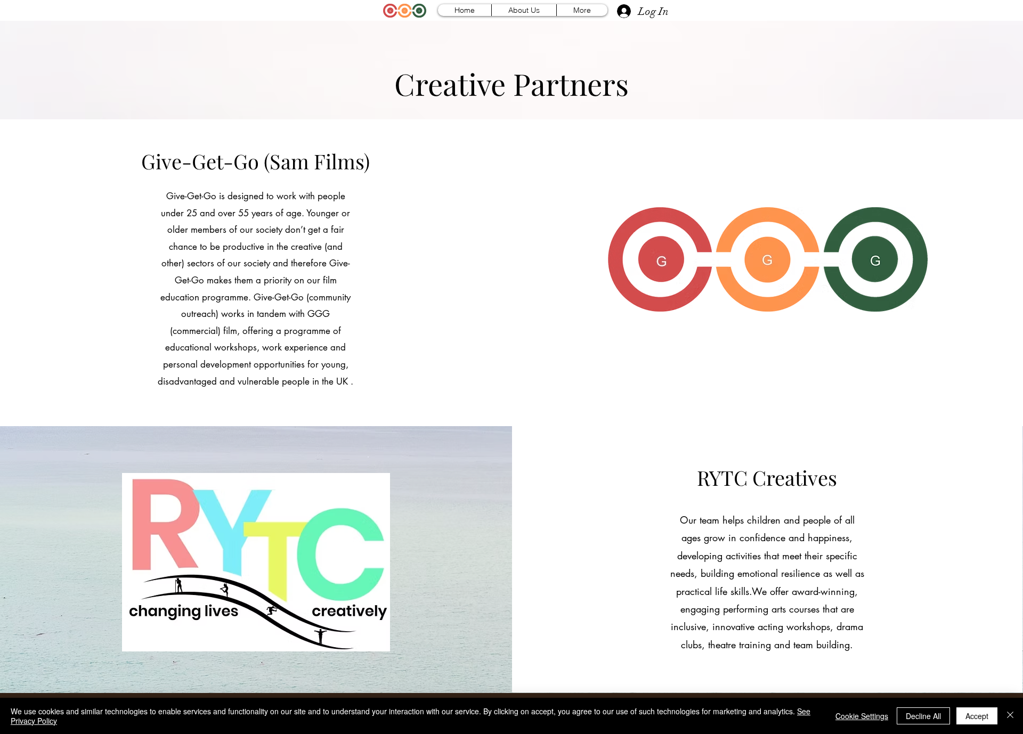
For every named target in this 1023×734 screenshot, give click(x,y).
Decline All (923, 716)
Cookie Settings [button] (861, 716)
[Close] (1010, 715)
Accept (976, 716)
